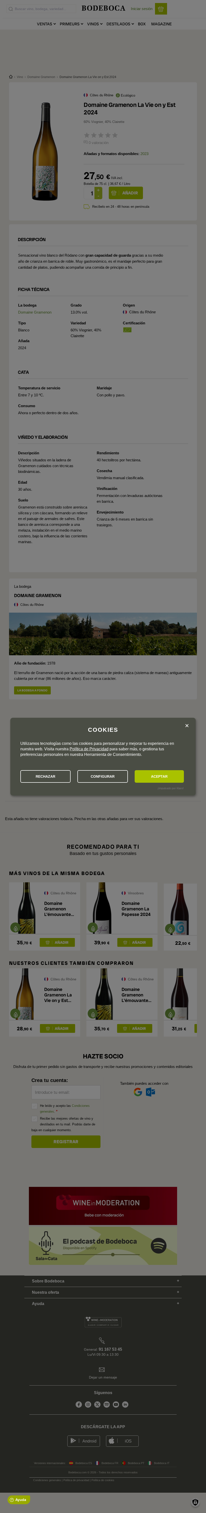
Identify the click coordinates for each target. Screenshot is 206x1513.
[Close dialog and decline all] (187, 726)
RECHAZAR (45, 776)
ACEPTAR (159, 776)
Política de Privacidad (89, 749)
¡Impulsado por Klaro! (171, 788)
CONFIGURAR (103, 776)
